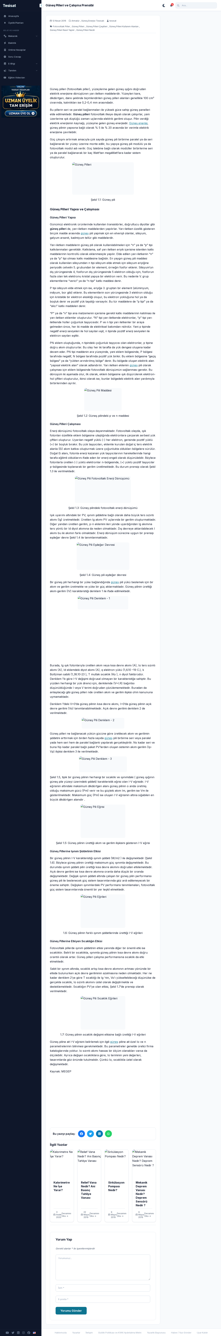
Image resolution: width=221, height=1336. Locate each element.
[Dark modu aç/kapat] (164, 5)
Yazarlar (76, 1332)
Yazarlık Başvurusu (156, 1332)
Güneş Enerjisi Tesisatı (92, 20)
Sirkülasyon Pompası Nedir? (116, 1186)
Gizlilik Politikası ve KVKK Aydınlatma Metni (119, 1332)
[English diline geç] (34, 1332)
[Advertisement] (103, 64)
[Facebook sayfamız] (28, 1332)
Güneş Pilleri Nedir (85, 30)
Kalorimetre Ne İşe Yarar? (62, 1186)
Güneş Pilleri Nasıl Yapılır (62, 30)
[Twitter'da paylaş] (90, 1133)
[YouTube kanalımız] (7, 1332)
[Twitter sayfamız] (13, 1332)
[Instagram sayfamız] (23, 1332)
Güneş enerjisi (138, 123)
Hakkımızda (61, 1332)
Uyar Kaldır (202, 1332)
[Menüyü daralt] (41, 5)
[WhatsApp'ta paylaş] (108, 1133)
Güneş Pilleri (78, 26)
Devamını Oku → (66, 1214)
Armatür (75, 20)
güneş (85, 233)
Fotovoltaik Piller (61, 26)
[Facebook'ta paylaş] (81, 1133)
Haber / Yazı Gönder (181, 1332)
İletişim (89, 1332)
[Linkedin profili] (18, 1332)
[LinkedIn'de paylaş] (99, 1133)
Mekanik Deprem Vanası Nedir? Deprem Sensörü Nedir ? (141, 1194)
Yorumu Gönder (71, 1310)
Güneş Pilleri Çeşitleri (96, 26)
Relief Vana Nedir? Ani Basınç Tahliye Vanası (89, 1190)
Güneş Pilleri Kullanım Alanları (123, 26)
